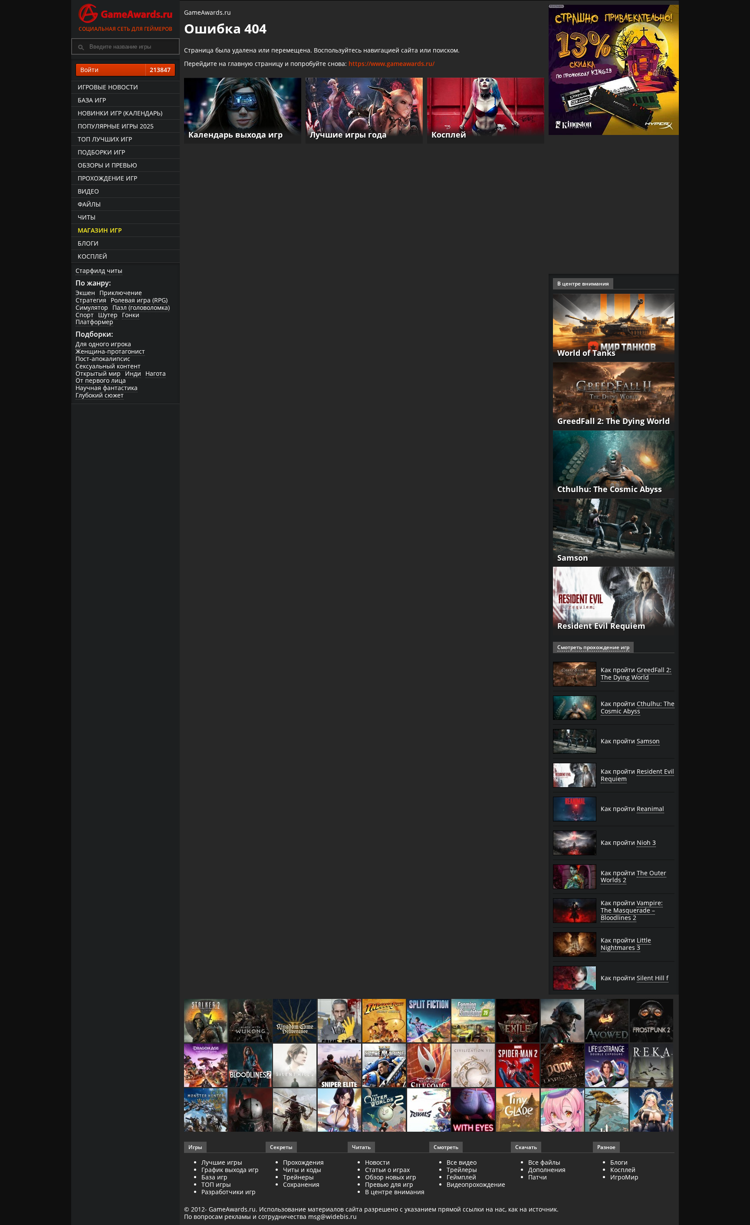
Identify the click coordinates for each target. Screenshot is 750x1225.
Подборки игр (101, 152)
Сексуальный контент (108, 366)
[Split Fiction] (429, 1021)
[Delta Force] (563, 1021)
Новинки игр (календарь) (120, 113)
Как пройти (636, 673)
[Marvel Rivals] (429, 1110)
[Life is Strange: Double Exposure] (607, 1066)
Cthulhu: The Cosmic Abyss (609, 489)
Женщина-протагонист (110, 351)
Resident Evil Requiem (601, 626)
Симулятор (92, 307)
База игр (92, 100)
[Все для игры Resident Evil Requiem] (613, 600)
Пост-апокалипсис (103, 359)
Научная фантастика (107, 388)
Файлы (89, 204)
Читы (86, 217)
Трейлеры (462, 1170)
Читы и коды (302, 1170)
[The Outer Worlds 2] (384, 1110)
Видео (88, 191)
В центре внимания (394, 1192)
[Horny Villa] (340, 1110)
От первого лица (101, 380)
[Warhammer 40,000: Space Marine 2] (384, 1066)
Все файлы (544, 1162)
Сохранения (301, 1184)
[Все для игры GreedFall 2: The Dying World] (613, 395)
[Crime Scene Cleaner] (340, 1021)
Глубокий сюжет (100, 395)
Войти (125, 70)
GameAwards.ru (207, 12)
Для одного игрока (103, 344)
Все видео (462, 1162)
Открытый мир (98, 373)
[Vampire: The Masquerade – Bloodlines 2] (251, 1066)
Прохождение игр (107, 178)
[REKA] (652, 1066)
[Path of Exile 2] (518, 1021)
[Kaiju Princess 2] (563, 1110)
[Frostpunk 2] (652, 1021)
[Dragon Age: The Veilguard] (206, 1066)
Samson (572, 557)
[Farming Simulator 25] (473, 1021)
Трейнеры (298, 1177)
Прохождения (303, 1162)
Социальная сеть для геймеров (125, 29)
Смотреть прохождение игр (593, 647)
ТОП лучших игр (105, 139)
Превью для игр (389, 1184)
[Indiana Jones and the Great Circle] (384, 1021)
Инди (133, 373)
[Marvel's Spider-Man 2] (518, 1066)
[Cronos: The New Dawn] (251, 1110)
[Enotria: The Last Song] (295, 1110)
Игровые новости (108, 87)
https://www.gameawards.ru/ (391, 63)
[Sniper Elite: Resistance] (340, 1066)
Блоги (88, 243)
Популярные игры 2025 (116, 126)
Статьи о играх (387, 1170)
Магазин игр (100, 230)
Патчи (537, 1177)
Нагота (155, 373)
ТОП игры (216, 1184)
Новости (377, 1162)
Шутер (108, 315)
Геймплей (461, 1177)
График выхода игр (230, 1170)
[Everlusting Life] (652, 1110)
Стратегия (91, 300)
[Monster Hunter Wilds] (206, 1110)
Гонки (130, 315)
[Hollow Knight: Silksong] (429, 1066)
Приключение (120, 293)
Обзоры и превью (107, 165)
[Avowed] (607, 1021)
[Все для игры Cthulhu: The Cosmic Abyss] (613, 464)
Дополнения (547, 1170)
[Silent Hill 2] (295, 1066)
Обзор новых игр (390, 1177)
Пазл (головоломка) (141, 307)
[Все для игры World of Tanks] (613, 327)
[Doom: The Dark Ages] (563, 1066)
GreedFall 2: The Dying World (613, 421)
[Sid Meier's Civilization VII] (473, 1066)
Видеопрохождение (476, 1184)
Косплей (92, 256)
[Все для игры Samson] (613, 532)
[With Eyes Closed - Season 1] (473, 1110)
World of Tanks (586, 353)
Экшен (85, 293)
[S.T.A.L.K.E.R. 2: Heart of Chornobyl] (206, 1021)
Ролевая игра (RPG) (139, 300)
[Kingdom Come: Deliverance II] (295, 1021)
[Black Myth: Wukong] (251, 1021)
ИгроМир (624, 1177)
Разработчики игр (228, 1192)
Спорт (85, 315)
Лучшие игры (221, 1162)
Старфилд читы (99, 270)
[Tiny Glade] (518, 1110)
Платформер (94, 322)
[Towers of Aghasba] (607, 1110)
